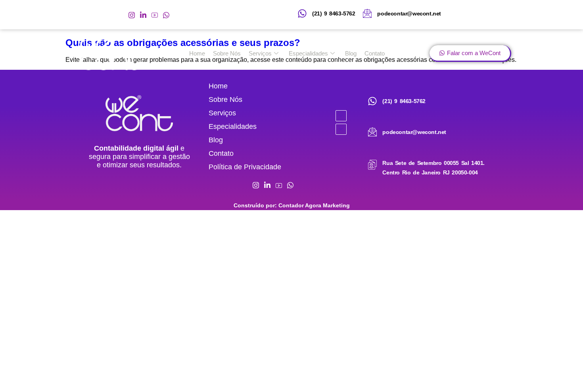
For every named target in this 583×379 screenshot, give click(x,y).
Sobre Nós (227, 53)
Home (197, 53)
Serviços (260, 53)
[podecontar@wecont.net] (367, 13)
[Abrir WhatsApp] (563, 359)
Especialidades (308, 53)
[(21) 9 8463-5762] (302, 13)
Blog (351, 53)
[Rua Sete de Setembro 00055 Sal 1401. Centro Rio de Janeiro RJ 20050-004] (372, 165)
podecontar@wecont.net (409, 13)
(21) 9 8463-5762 (333, 13)
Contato (374, 53)
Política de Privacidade (245, 167)
